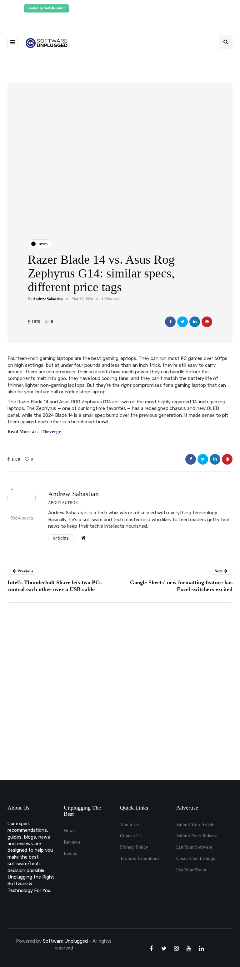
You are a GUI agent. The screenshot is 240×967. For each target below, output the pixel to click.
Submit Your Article (195, 824)
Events (70, 853)
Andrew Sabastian (48, 299)
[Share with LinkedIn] (194, 322)
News (69, 830)
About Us (129, 824)
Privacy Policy (134, 847)
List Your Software (194, 847)
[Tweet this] (182, 322)
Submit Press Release (197, 835)
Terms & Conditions (139, 858)
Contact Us (131, 835)
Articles (61, 538)
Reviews (72, 842)
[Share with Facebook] (170, 322)
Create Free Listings (195, 858)
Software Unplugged (66, 941)
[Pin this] (207, 322)
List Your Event (191, 869)
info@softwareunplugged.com (122, 15)
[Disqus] (120, 693)
